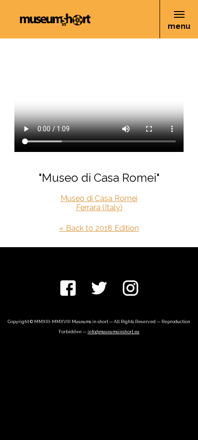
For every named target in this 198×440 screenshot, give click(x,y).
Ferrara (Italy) (99, 207)
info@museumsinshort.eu (113, 331)
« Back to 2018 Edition (99, 228)
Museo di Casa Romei (99, 198)
